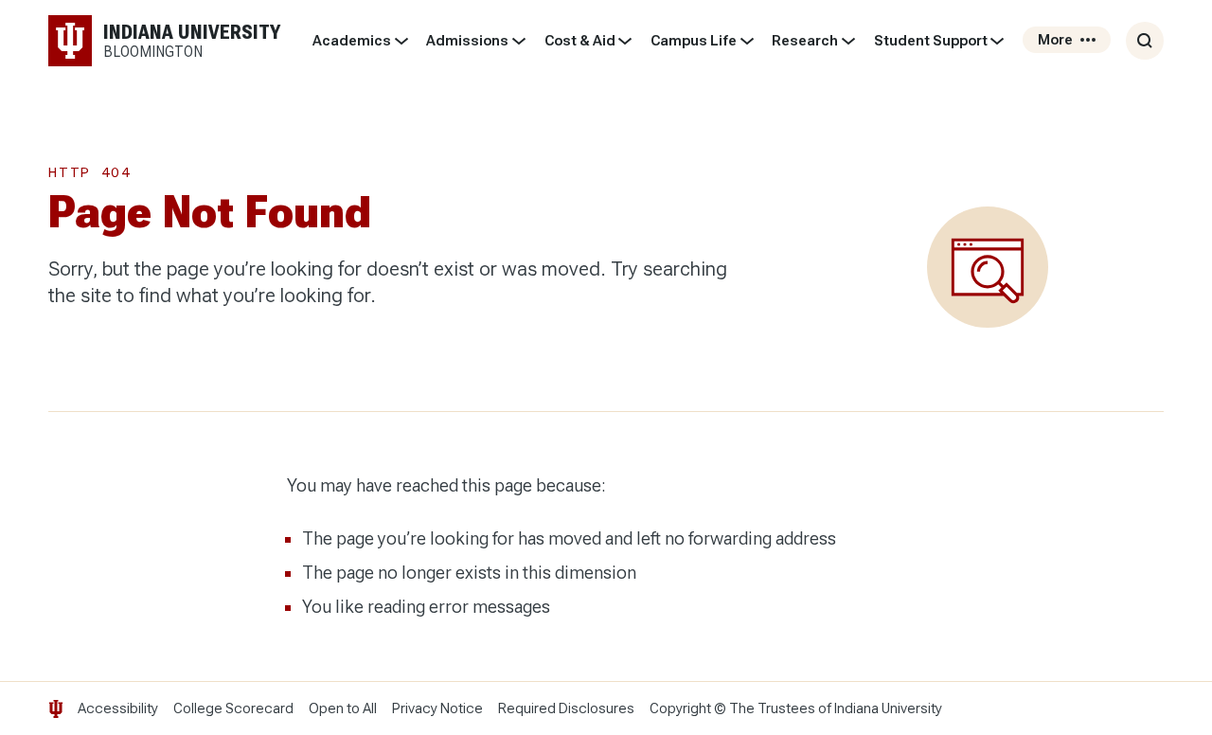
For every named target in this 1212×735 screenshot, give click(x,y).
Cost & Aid (579, 40)
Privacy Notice (437, 708)
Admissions (467, 40)
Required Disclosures (566, 708)
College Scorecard (233, 708)
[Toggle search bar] (1145, 41)
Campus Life (694, 40)
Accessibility (118, 708)
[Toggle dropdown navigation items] (401, 40)
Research (805, 40)
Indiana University (888, 708)
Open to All (343, 708)
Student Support (931, 40)
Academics (351, 40)
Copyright (680, 708)
